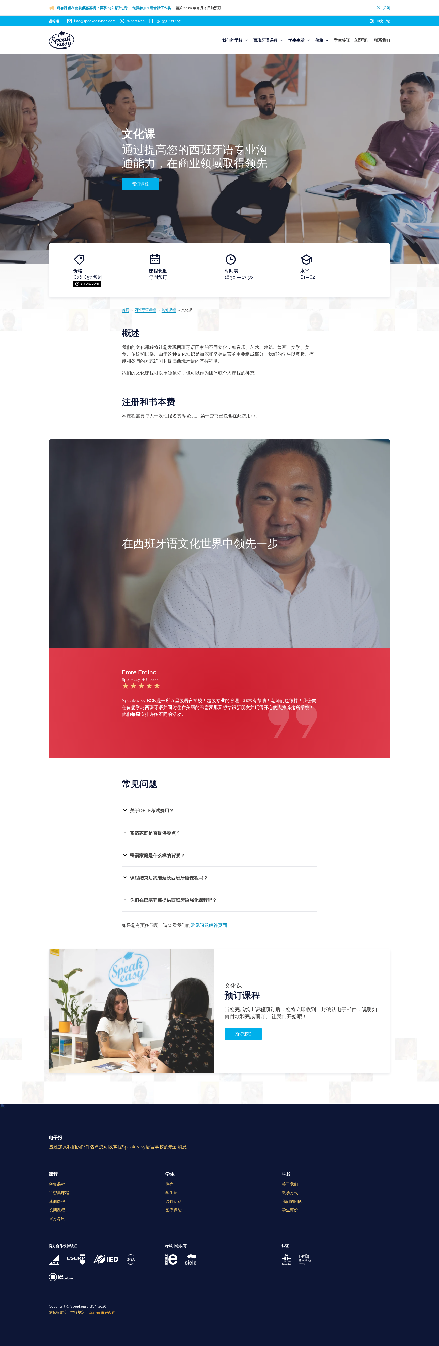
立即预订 (362, 40)
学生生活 (296, 40)
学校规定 (77, 1312)
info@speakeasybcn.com (95, 21)
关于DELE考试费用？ (152, 810)
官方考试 (57, 1218)
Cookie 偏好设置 (102, 1312)
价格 (319, 40)
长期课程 (57, 1210)
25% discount (90, 283)
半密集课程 (59, 1192)
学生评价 (290, 1210)
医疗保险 (173, 1210)
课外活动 (173, 1201)
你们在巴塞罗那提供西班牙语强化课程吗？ (173, 900)
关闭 (386, 8)
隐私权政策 (58, 1312)
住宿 (169, 1184)
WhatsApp (136, 21)
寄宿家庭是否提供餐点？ (155, 833)
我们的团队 (292, 1201)
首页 (125, 310)
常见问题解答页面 (209, 925)
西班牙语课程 (265, 40)
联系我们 (382, 40)
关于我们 (290, 1184)
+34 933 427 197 (167, 21)
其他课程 (169, 310)
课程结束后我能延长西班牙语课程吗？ (169, 877)
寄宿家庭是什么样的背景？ (157, 855)
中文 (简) (383, 21)
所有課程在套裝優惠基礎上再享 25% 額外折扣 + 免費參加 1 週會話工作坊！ (116, 8)
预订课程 (140, 184)
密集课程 (57, 1184)
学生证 (171, 1192)
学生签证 (342, 40)
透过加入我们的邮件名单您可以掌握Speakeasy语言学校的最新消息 (118, 1147)
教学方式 (290, 1192)
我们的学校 (232, 40)
